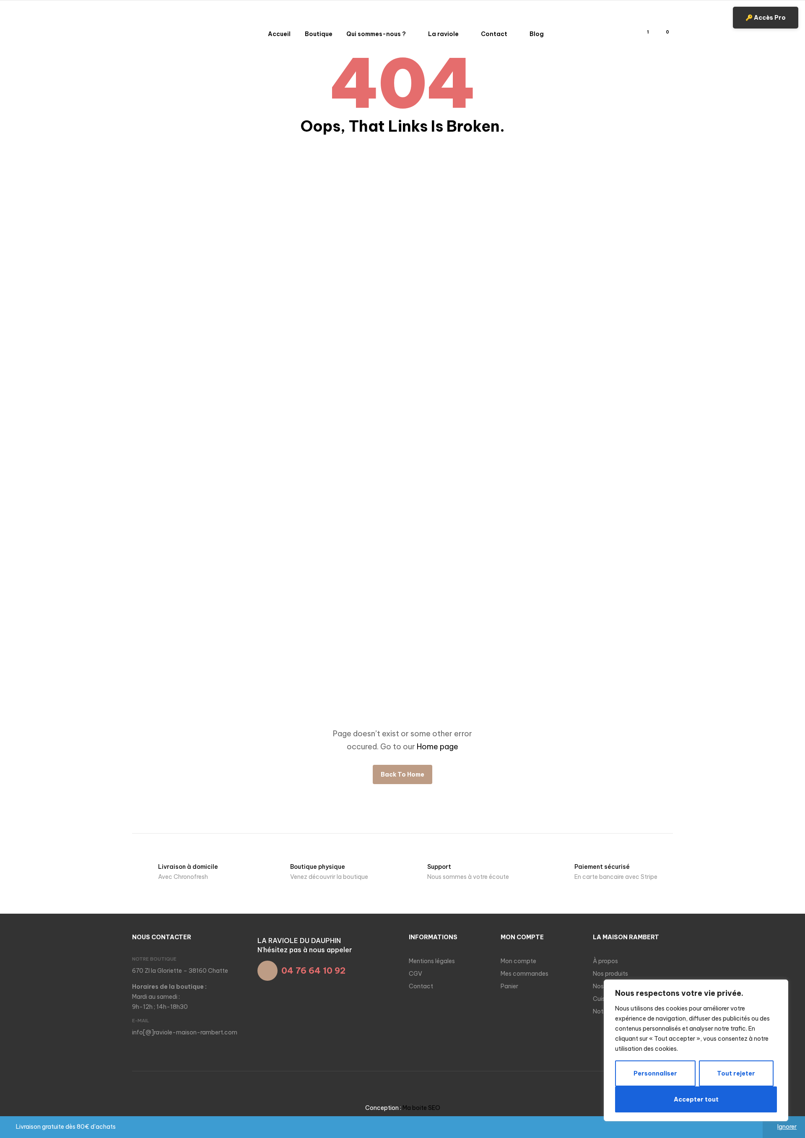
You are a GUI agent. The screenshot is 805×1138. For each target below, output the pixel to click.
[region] (696, 1050)
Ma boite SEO (421, 1108)
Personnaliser (655, 1073)
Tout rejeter (736, 1073)
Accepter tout (696, 1099)
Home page (437, 746)
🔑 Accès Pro (765, 17)
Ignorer (787, 1126)
